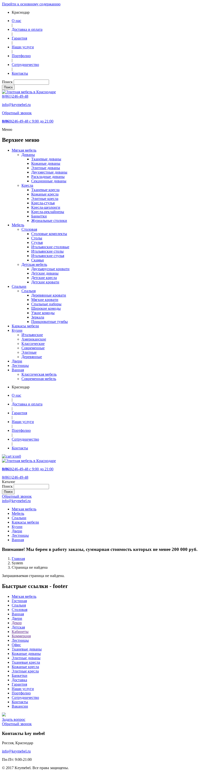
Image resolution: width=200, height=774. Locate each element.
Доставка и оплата (27, 29)
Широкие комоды (46, 308)
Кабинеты (20, 632)
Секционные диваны (48, 181)
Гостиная (19, 601)
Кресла (27, 185)
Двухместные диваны (49, 172)
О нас (16, 21)
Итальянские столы (47, 251)
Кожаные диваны (45, 163)
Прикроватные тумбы (49, 322)
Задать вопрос (13, 719)
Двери (17, 361)
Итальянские (32, 335)
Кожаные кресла (45, 194)
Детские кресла (44, 278)
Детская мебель (34, 264)
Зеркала (37, 317)
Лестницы (20, 365)
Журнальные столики (49, 220)
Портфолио (21, 56)
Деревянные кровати (48, 295)
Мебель (18, 225)
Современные (33, 348)
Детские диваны (45, 273)
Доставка (19, 680)
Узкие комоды (43, 313)
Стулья (37, 242)
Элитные (29, 352)
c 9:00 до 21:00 (27, 121)
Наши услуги (23, 47)
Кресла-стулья (43, 203)
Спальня (28, 291)
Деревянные (31, 357)
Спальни (19, 286)
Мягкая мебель (24, 150)
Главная (18, 559)
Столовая (29, 229)
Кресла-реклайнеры (47, 212)
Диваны (28, 155)
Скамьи (37, 260)
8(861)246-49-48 (15, 96)
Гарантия (19, 38)
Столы (36, 238)
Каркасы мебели (25, 326)
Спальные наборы (46, 304)
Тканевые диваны (46, 159)
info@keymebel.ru (16, 105)
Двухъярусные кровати (50, 269)
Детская (18, 627)
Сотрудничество (25, 64)
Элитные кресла (44, 198)
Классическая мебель (39, 374)
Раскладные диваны (48, 177)
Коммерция (21, 636)
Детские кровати (45, 282)
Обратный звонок (17, 113)
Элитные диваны (45, 168)
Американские (33, 339)
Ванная (18, 370)
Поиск (7, 82)
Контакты (20, 73)
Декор (17, 623)
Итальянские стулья (47, 256)
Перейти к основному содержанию (31, 4)
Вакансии (20, 706)
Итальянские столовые (50, 247)
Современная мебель (38, 379)
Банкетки (39, 216)
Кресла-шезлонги (45, 207)
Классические (33, 343)
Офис (16, 645)
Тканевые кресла (45, 190)
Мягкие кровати (44, 300)
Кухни (17, 330)
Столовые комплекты (49, 234)
